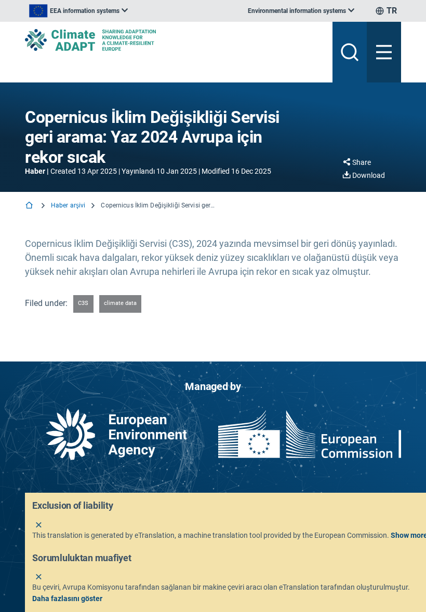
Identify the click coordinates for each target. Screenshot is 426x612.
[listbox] (78, 11)
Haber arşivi (68, 205)
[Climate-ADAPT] (174, 40)
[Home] (30, 206)
